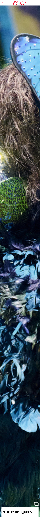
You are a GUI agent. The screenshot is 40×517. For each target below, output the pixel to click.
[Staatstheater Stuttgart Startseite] (20, 3)
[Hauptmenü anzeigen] (2, 2)
